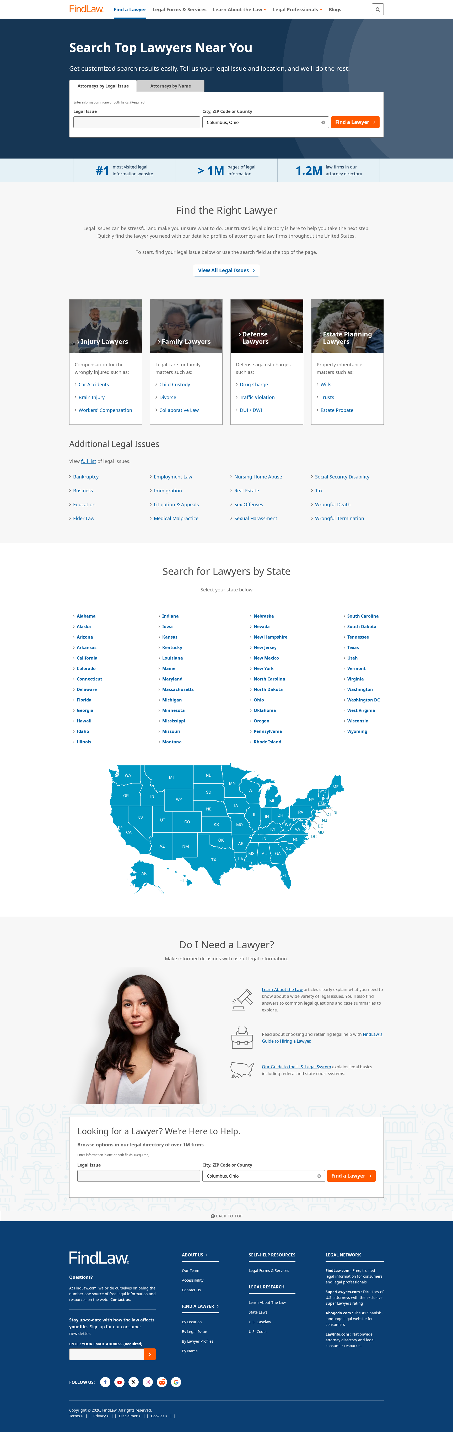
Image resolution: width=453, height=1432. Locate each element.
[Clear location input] (323, 122)
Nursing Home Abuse (258, 476)
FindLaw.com (337, 1270)
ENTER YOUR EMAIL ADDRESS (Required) (105, 1343)
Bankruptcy (86, 476)
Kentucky (172, 647)
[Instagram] (148, 1382)
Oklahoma (265, 710)
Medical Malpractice (176, 518)
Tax (319, 490)
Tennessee (358, 637)
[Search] (378, 9)
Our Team (190, 1270)
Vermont (356, 668)
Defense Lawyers (255, 338)
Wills (326, 384)
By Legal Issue (194, 1331)
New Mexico (266, 658)
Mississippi (173, 721)
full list (88, 461)
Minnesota (173, 710)
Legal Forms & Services (269, 1270)
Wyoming (357, 731)
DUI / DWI (251, 410)
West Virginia (361, 710)
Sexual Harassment (255, 518)
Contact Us (191, 1289)
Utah (352, 658)
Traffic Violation (257, 397)
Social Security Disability (342, 476)
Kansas (169, 637)
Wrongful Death (332, 504)
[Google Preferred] (176, 1382)
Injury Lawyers (104, 341)
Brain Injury (92, 397)
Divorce (167, 397)
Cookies (158, 1415)
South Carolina (363, 616)
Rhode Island (267, 742)
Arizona (85, 637)
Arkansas (86, 647)
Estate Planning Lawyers (347, 338)
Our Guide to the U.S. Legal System (296, 1067)
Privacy (100, 1415)
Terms (75, 1415)
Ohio (259, 700)
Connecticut (89, 679)
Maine (168, 668)
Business (83, 490)
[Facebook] (105, 1382)
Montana (172, 742)
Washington (360, 689)
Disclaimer (129, 1415)
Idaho (83, 731)
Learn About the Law (282, 989)
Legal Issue (85, 111)
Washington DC (363, 700)
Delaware (87, 689)
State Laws (258, 1312)
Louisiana (172, 658)
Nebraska (264, 616)
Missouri (171, 731)
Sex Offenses (248, 504)
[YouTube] (119, 1382)
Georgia (85, 710)
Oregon (261, 721)
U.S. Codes (258, 1331)
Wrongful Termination (339, 518)
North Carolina (269, 679)
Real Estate (246, 490)
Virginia (355, 679)
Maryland (172, 679)
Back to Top (229, 1215)
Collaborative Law (179, 410)
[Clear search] (319, 1176)
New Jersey (265, 647)
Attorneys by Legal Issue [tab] (103, 86)
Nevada (262, 626)
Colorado (86, 668)
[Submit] (150, 1354)
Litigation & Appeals (176, 504)
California (87, 658)
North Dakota (268, 689)
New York (264, 668)
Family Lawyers (186, 341)
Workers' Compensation (105, 410)
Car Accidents (94, 384)
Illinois (84, 742)
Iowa (167, 626)
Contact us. (120, 1299)
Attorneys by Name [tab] (170, 86)
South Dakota (361, 626)
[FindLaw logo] (88, 9)
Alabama (86, 616)
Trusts (327, 397)
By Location (192, 1321)
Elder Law (83, 518)
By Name (190, 1350)
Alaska (84, 626)
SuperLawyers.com (343, 1291)
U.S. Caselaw (260, 1321)
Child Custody (174, 384)
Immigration (168, 490)
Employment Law (173, 476)
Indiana (170, 616)
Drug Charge (254, 384)
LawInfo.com (337, 1334)
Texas (353, 647)
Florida (84, 700)
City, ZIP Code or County (227, 111)
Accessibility (192, 1280)
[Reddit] (162, 1382)
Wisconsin (358, 721)
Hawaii (84, 721)
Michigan (172, 700)
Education (84, 504)
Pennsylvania (268, 731)
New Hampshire (270, 637)
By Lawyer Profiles (197, 1341)
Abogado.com (338, 1312)
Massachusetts (178, 689)
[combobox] (136, 122)
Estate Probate (337, 410)
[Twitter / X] (133, 1382)
